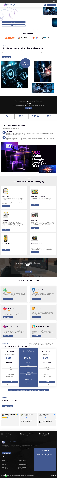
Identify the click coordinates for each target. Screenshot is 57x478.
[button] (45, 5)
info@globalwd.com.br (27, 434)
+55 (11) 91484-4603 (47, 434)
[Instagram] (55, 1)
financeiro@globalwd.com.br (28, 435)
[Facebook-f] (52, 1)
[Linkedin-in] (54, 1)
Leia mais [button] (22, 424)
